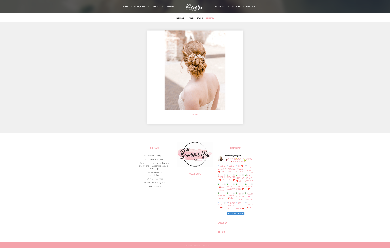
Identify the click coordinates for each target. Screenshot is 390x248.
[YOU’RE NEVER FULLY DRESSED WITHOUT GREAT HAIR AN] (231, 206)
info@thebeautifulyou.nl (154, 182)
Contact (250, 6)
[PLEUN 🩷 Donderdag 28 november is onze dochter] (249, 196)
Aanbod (155, 6)
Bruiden (200, 18)
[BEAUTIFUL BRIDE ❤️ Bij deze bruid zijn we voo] (231, 178)
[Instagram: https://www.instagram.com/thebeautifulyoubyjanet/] (223, 231)
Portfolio (220, 6)
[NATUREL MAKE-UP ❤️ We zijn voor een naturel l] (231, 187)
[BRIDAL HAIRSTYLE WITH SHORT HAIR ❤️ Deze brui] (231, 169)
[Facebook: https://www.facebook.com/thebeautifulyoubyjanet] (219, 231)
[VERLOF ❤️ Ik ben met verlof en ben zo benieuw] (222, 206)
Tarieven (170, 6)
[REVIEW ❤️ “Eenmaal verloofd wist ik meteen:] (249, 187)
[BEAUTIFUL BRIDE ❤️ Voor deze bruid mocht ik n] (240, 187)
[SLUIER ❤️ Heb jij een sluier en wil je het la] (222, 187)
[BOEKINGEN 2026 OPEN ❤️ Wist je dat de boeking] (249, 169)
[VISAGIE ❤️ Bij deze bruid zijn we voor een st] (222, 178)
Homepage (180, 18)
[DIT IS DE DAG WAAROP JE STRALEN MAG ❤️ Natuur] (249, 178)
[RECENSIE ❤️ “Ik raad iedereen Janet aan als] (249, 206)
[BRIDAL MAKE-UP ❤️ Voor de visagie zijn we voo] (222, 169)
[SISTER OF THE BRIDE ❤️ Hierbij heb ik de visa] (240, 206)
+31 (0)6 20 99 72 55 (154, 179)
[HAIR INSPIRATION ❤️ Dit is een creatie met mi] (240, 178)
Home (125, 6)
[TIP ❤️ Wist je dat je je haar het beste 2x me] (240, 169)
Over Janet (139, 6)
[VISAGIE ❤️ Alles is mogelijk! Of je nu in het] (231, 196)
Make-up (236, 6)
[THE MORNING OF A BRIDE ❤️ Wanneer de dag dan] (240, 196)
